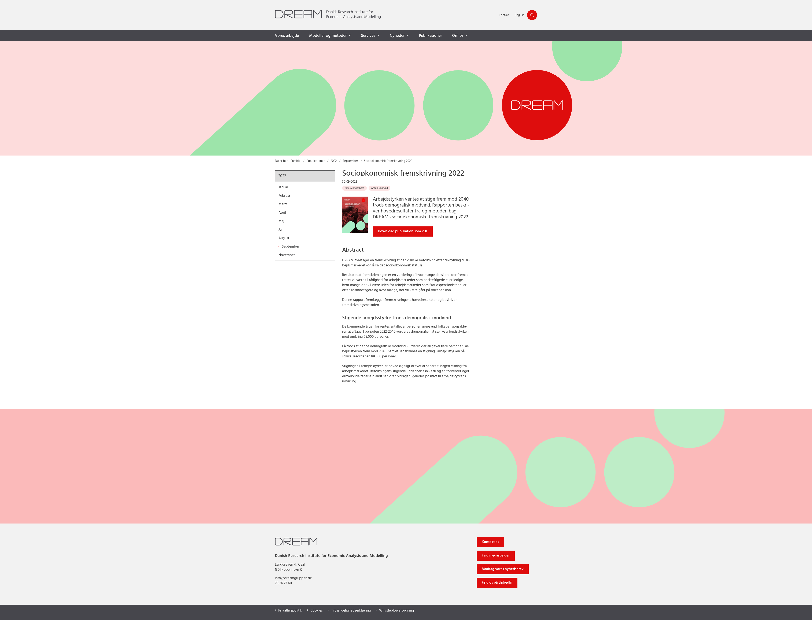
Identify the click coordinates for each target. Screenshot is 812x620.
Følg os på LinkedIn (497, 583)
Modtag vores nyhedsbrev (503, 569)
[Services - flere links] (378, 35)
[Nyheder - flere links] (407, 35)
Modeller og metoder (328, 36)
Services (368, 36)
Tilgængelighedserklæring (351, 610)
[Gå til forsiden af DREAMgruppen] (385, 15)
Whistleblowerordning (396, 610)
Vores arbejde (287, 36)
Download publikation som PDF (403, 231)
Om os (458, 36)
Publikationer (430, 36)
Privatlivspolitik (290, 610)
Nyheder (397, 36)
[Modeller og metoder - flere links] (349, 35)
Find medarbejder (496, 555)
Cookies (316, 610)
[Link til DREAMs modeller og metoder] (406, 98)
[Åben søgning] (532, 15)
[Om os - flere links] (466, 35)
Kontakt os (490, 542)
